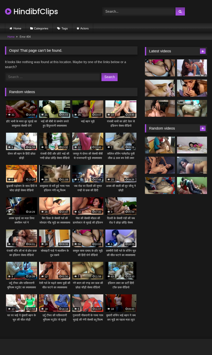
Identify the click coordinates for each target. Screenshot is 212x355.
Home (17, 28)
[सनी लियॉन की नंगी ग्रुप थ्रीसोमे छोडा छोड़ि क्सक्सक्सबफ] (160, 165)
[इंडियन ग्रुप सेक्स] (160, 145)
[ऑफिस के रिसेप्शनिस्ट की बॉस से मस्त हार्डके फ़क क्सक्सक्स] (192, 67)
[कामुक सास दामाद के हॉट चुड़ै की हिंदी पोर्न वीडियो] (160, 67)
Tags (64, 28)
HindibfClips (34, 11)
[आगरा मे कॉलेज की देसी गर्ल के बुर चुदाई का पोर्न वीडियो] (192, 165)
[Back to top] (199, 343)
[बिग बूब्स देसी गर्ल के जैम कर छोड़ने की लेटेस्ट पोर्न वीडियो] (160, 88)
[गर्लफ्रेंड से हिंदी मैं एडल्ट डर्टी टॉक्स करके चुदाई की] (192, 88)
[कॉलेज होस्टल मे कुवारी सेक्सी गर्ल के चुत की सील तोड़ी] (192, 145)
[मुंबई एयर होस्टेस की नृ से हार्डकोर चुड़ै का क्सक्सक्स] (160, 108)
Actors (84, 28)
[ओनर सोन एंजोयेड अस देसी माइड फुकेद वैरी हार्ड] (192, 185)
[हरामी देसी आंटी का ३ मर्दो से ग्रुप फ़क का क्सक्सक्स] (192, 108)
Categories (41, 28)
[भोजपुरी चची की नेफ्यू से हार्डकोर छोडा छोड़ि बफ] (160, 185)
